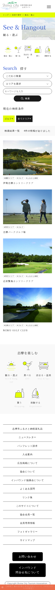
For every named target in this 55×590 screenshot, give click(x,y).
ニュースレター (27, 437)
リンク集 (27, 497)
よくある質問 (27, 488)
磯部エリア (9, 178)
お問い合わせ (28, 556)
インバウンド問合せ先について (27, 570)
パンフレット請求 (27, 446)
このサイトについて (27, 506)
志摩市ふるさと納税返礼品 (27, 428)
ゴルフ (9, 118)
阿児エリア (9, 227)
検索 (27, 98)
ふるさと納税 (33, 178)
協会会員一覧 (27, 514)
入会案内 (27, 454)
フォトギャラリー (27, 531)
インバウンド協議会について (27, 480)
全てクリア (24, 118)
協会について (27, 471)
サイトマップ (27, 540)
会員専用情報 (27, 523)
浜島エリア (9, 325)
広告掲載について (27, 463)
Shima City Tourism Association (32, 583)
